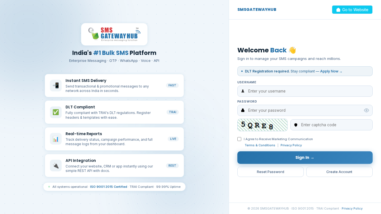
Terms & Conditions (260, 145)
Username (247, 82)
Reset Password (270, 172)
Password (247, 101)
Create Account (339, 172)
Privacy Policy (291, 145)
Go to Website (355, 9)
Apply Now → (331, 71)
